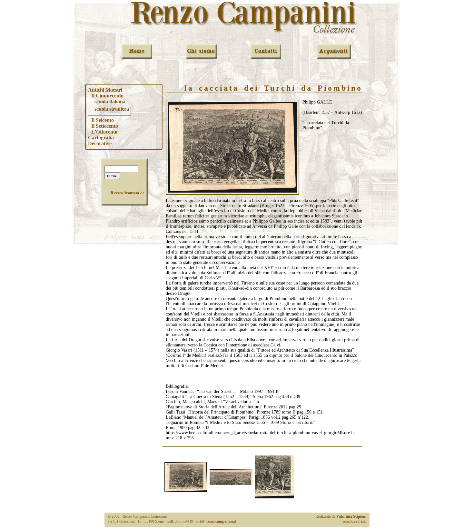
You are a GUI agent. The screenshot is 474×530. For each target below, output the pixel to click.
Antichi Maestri (105, 90)
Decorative (100, 143)
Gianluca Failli (354, 521)
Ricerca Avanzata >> (127, 193)
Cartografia (101, 137)
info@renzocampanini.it (216, 521)
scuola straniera (111, 109)
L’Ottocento (104, 132)
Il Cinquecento (107, 95)
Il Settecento (104, 126)
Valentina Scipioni (351, 516)
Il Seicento (102, 120)
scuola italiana (109, 101)
